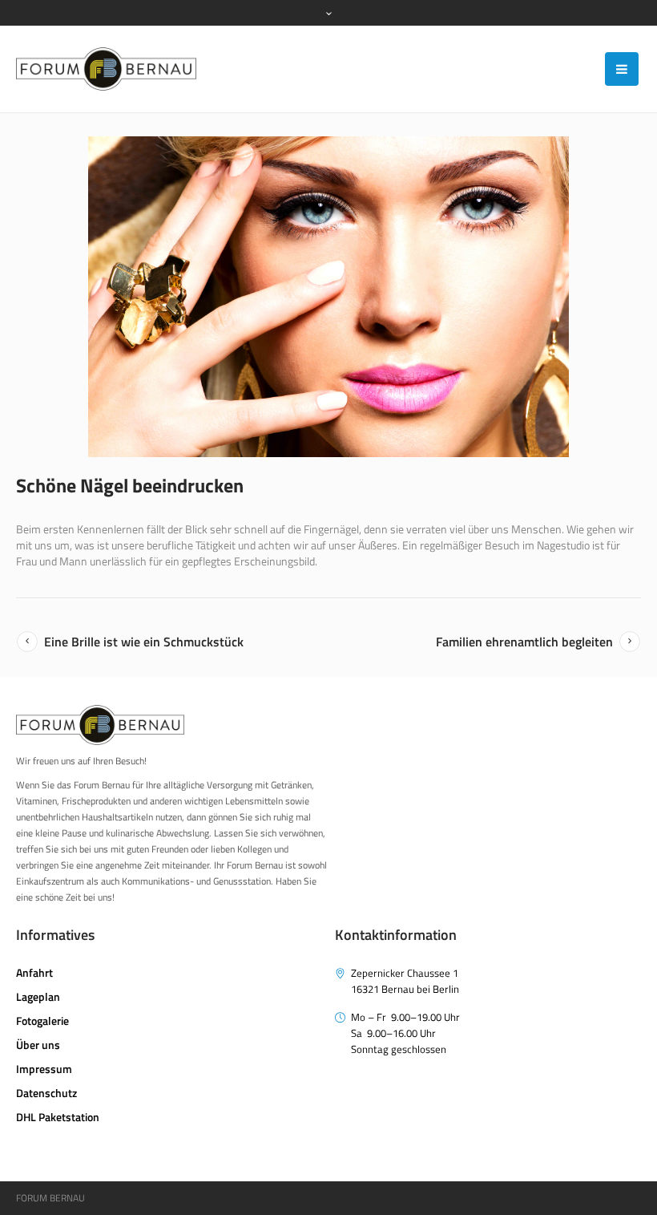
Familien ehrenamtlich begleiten (524, 641)
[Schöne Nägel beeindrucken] (328, 296)
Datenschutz (46, 1092)
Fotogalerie (42, 1020)
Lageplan (38, 996)
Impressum (44, 1068)
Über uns (38, 1044)
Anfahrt (34, 972)
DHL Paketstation (57, 1116)
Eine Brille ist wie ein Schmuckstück (144, 641)
